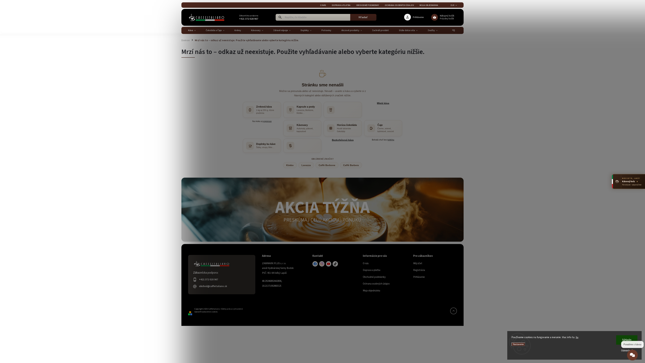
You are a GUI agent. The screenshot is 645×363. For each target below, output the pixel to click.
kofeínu (391, 140)
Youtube (328, 264)
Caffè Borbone (327, 165)
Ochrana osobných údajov (399, 5)
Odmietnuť (627, 350)
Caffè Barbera (351, 165)
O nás (323, 5)
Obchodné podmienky (367, 5)
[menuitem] (194, 30)
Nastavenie (518, 344)
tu (577, 337)
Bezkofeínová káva (343, 140)
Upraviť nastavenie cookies (206, 311)
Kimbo (290, 165)
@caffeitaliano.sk (335, 264)
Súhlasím (626, 340)
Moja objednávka (429, 5)
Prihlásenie (419, 277)
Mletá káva (383, 103)
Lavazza (306, 165)
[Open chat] (632, 354)
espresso (267, 121)
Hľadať (363, 17)
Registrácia (419, 270)
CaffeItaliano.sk (315, 264)
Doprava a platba (341, 5)
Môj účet (417, 263)
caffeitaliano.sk (322, 264)
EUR (452, 5)
